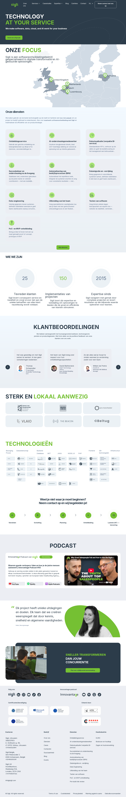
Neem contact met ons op (105, 5)
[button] (36, 3)
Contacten (47, 749)
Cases (46, 745)
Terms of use (53, 793)
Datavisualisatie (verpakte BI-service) (80, 746)
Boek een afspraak (14, 38)
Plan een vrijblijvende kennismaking (83, 670)
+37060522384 (10, 748)
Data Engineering (76, 767)
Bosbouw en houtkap (103, 741)
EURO (98, 738)
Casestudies (47, 3)
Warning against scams (94, 793)
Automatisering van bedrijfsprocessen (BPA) (78, 758)
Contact (83, 3)
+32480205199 (10, 759)
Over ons (25, 5)
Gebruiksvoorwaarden (113, 793)
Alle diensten (63, 247)
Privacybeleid (78, 793)
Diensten (47, 741)
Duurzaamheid (49, 753)
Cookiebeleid (65, 793)
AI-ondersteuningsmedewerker (81, 741)
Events (46, 760)
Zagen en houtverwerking (105, 745)
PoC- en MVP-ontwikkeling (79, 778)
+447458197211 (11, 774)
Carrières (74, 3)
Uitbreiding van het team (78, 770)
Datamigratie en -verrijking (79, 763)
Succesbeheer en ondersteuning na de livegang (81, 752)
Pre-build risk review (77, 781)
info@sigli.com (10, 780)
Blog (67, 3)
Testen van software (77, 774)
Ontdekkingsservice (77, 738)
